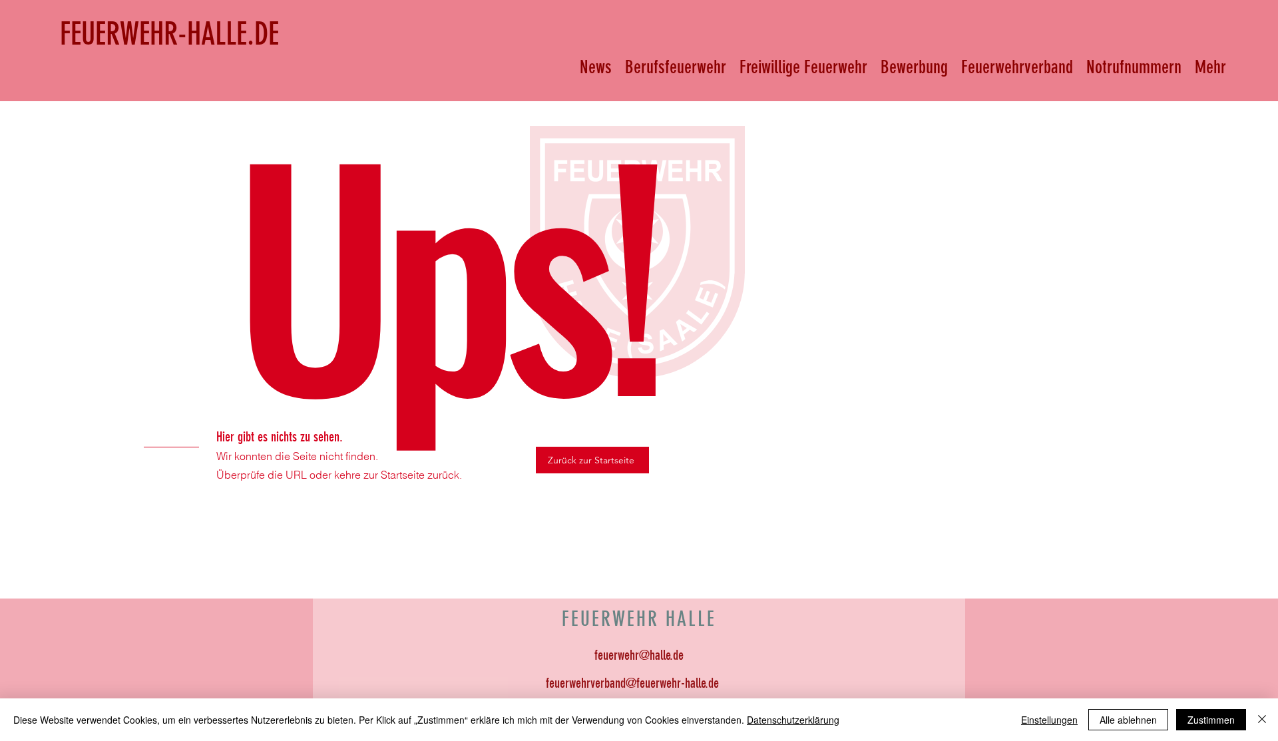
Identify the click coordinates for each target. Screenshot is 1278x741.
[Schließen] (1262, 719)
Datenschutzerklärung (793, 719)
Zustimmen (1211, 719)
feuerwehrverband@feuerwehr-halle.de (632, 683)
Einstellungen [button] (1049, 719)
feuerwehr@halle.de (639, 655)
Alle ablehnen (1128, 719)
